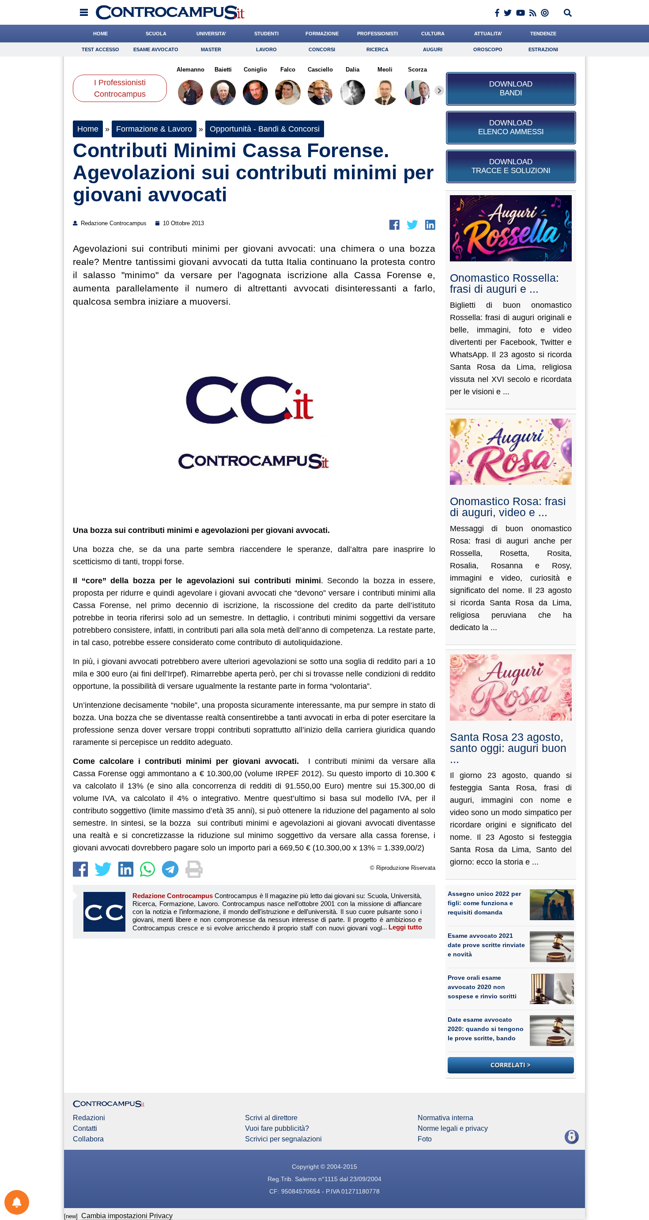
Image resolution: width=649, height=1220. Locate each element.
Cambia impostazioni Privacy (127, 1216)
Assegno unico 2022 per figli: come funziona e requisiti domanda (484, 903)
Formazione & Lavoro (154, 129)
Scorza (417, 69)
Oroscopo (487, 49)
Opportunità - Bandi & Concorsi (265, 129)
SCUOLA (156, 33)
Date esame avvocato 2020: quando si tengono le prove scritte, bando (486, 1029)
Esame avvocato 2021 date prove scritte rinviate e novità (486, 945)
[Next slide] (439, 90)
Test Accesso (100, 49)
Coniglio (255, 69)
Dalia (352, 69)
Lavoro (266, 49)
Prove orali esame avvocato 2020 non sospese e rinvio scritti (482, 987)
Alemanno (190, 69)
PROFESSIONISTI (377, 33)
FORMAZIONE (322, 33)
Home (87, 129)
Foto (425, 1139)
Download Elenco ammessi (511, 127)
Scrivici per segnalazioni (283, 1139)
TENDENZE (543, 33)
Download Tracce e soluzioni (511, 166)
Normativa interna (445, 1118)
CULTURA (433, 33)
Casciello (320, 69)
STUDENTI (266, 33)
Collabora (88, 1139)
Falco (287, 69)
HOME (100, 33)
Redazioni (89, 1118)
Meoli (384, 69)
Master (211, 49)
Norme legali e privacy (453, 1128)
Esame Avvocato (155, 49)
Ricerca (377, 49)
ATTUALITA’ (488, 33)
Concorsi (322, 49)
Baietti (222, 69)
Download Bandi (510, 88)
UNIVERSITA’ (211, 33)
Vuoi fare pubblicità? (277, 1128)
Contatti (85, 1128)
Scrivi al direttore (271, 1118)
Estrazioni (543, 49)
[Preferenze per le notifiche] (16, 1202)
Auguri (432, 49)
